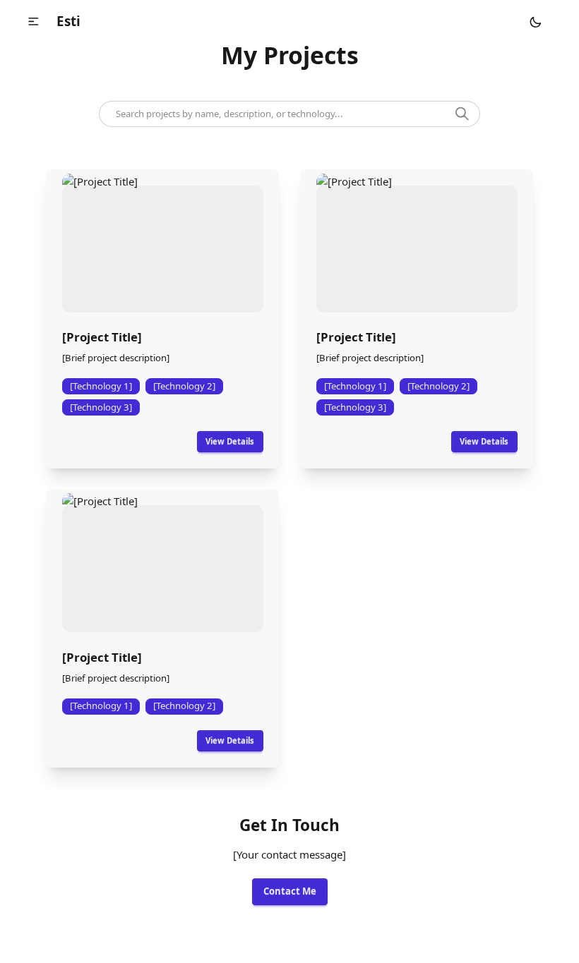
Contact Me (289, 891)
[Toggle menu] (33, 21)
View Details (229, 441)
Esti (68, 21)
